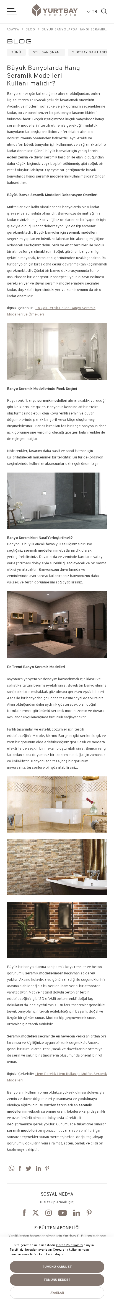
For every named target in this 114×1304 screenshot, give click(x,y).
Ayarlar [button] (57, 1293)
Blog (30, 29)
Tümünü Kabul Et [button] (57, 1267)
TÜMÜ (16, 52)
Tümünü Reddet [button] (57, 1280)
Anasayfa (10, 29)
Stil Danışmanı (47, 52)
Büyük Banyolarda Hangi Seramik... (74, 29)
